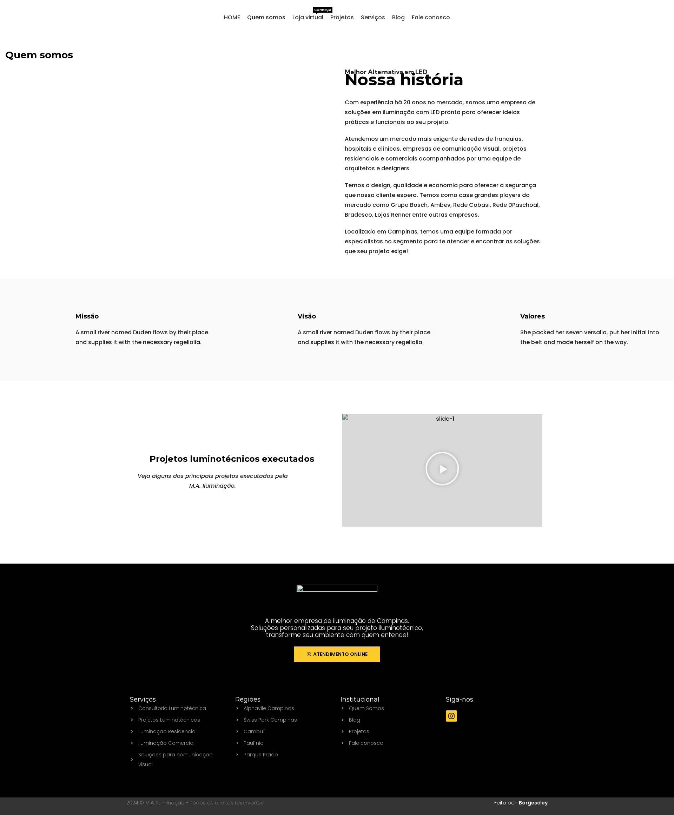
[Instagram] (451, 716)
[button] (442, 470)
